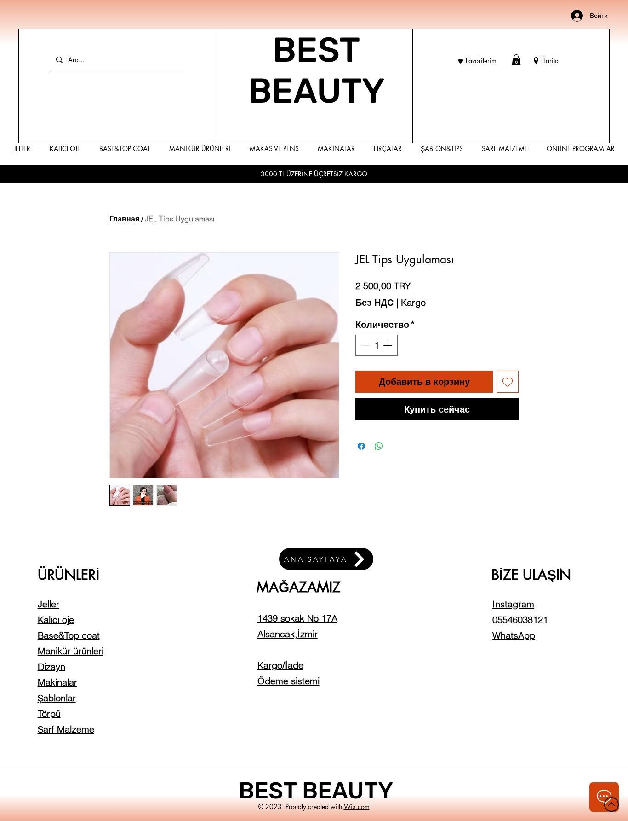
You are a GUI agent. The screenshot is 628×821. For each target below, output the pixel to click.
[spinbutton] (376, 345)
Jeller (48, 604)
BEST (270, 790)
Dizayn (51, 666)
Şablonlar (57, 698)
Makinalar (57, 682)
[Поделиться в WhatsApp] (378, 446)
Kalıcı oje (56, 619)
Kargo (413, 302)
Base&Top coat (69, 635)
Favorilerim (481, 60)
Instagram (513, 604)
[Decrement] (364, 345)
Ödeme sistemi (288, 681)
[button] (516, 59)
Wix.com (357, 806)
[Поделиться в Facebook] (361, 446)
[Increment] (388, 345)
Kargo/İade (280, 665)
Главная (124, 218)
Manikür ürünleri (70, 651)
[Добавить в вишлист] (508, 382)
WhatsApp (513, 635)
